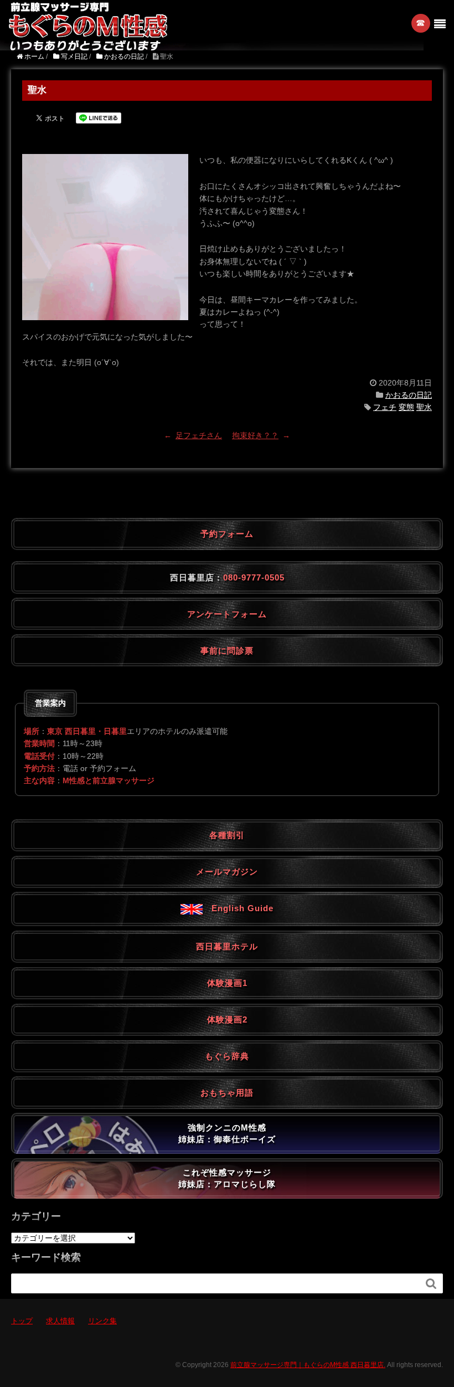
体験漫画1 (227, 983)
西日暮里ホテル (227, 946)
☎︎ (421, 23)
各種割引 (227, 835)
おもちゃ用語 (227, 1092)
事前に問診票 (227, 650)
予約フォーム (227, 533)
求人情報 (60, 1321)
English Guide (238, 908)
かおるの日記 (408, 395)
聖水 (424, 407)
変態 (406, 407)
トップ (22, 1321)
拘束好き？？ (255, 435)
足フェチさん (199, 435)
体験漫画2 (227, 1019)
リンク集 (102, 1321)
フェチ (384, 407)
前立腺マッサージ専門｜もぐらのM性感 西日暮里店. (307, 1365)
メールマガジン (227, 871)
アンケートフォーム (227, 614)
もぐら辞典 (227, 1056)
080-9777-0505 (254, 577)
